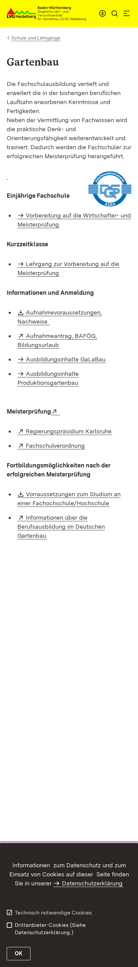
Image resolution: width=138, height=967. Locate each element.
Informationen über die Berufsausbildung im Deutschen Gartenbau (61, 526)
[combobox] (102, 13)
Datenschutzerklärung (92, 883)
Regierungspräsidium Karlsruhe (69, 431)
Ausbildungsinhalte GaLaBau (66, 359)
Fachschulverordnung (55, 445)
